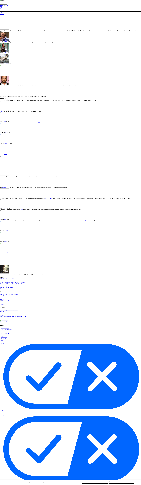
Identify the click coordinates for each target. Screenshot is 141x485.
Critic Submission (3, 338)
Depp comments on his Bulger (48, 198)
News (0, 8)
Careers (2, 340)
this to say (15, 274)
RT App (1, 7)
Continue (108, 483)
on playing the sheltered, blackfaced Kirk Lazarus (38, 30)
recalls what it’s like (4, 187)
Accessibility (2, 411)
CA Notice (2, 410)
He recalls (22, 209)
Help (2, 336)
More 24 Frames (2, 304)
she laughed (85, 220)
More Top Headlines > (2, 334)
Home (1, 12)
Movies (1, 6)
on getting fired (67, 85)
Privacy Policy (3, 343)
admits (39, 122)
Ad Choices (2, 415)
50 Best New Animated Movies (5, 328)
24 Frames (2, 14)
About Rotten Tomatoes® (4, 337)
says (69, 176)
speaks (2, 111)
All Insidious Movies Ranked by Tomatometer (6, 329)
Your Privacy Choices (4, 409)
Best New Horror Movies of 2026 (5, 333)
